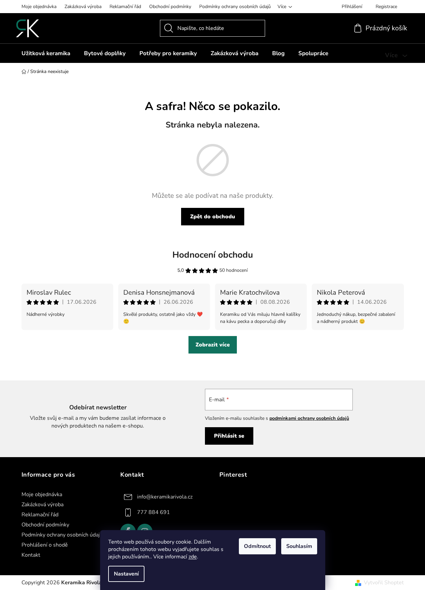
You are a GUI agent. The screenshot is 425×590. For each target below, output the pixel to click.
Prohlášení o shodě (45, 545)
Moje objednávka (39, 6)
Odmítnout (257, 546)
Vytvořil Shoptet (384, 582)
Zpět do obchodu (212, 216)
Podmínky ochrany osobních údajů (235, 6)
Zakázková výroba (83, 6)
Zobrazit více (213, 344)
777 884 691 (153, 512)
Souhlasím (299, 546)
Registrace (386, 6)
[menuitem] (46, 53)
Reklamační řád (125, 6)
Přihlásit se (229, 436)
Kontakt (31, 555)
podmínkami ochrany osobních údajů (309, 418)
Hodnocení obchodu (212, 255)
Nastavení (126, 574)
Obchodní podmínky (170, 6)
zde (192, 556)
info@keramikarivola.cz (165, 496)
